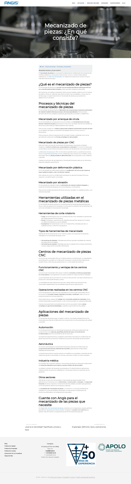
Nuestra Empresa (115, 3)
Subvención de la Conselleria (13, 453)
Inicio (73, 3)
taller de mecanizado (55, 76)
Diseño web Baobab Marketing (85, 477)
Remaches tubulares (93, 3)
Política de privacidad (11, 448)
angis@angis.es (50, 451)
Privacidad (65, 477)
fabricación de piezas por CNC (49, 152)
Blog (123, 3)
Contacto (72, 477)
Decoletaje (80, 3)
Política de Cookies (55, 477)
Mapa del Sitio (9, 456)
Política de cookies (10, 451)
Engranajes (104, 3)
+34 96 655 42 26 (51, 453)
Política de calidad (10, 446)
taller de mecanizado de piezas (53, 408)
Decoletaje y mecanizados (64, 66)
